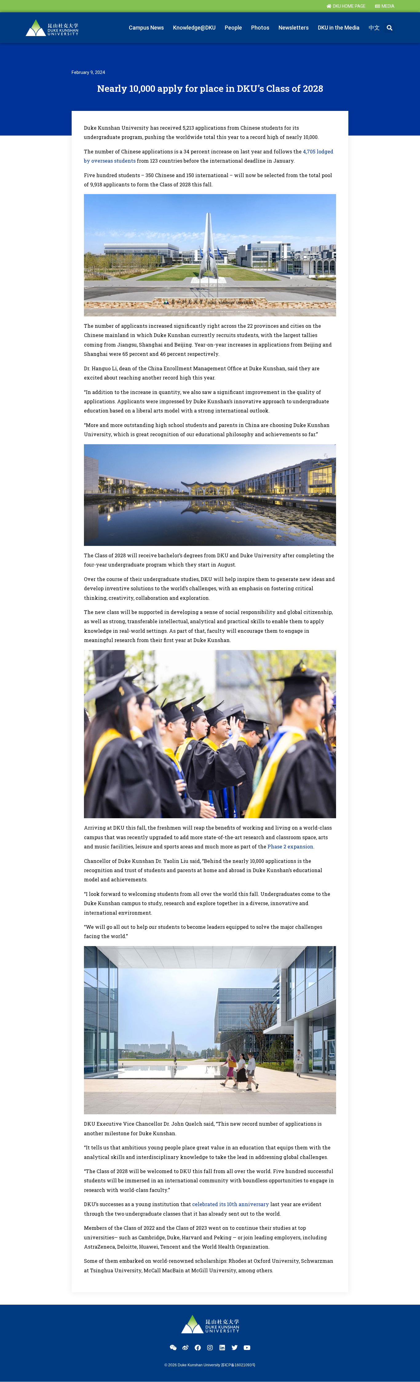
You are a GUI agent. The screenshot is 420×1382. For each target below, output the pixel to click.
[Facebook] (198, 1348)
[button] (389, 28)
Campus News (146, 27)
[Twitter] (234, 1348)
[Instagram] (210, 1348)
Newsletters (294, 27)
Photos (260, 27)
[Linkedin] (222, 1348)
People (233, 27)
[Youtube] (247, 1348)
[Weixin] (173, 1348)
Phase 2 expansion (290, 846)
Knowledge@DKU (194, 27)
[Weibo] (185, 1348)
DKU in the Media (338, 27)
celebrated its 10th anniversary (230, 1204)
